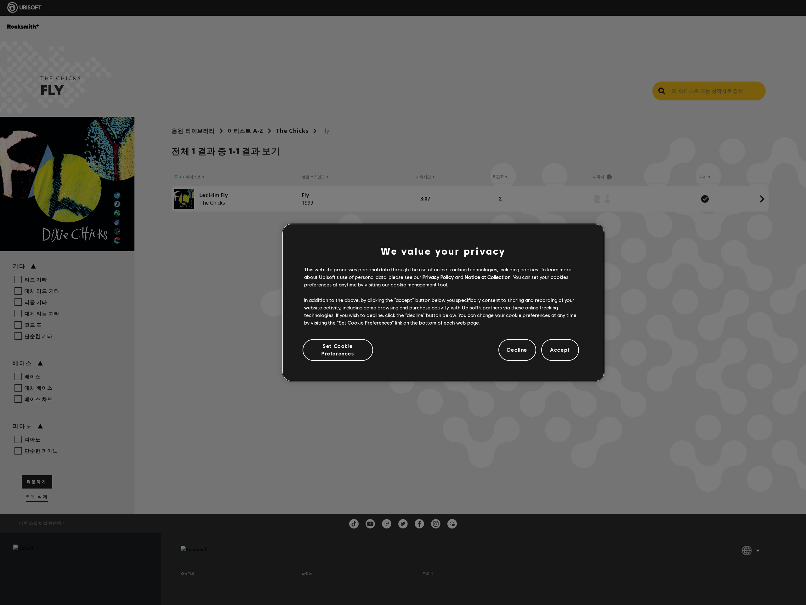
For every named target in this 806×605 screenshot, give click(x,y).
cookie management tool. (419, 285)
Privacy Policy (438, 277)
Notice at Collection (487, 277)
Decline (517, 350)
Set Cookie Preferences (337, 349)
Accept (560, 350)
